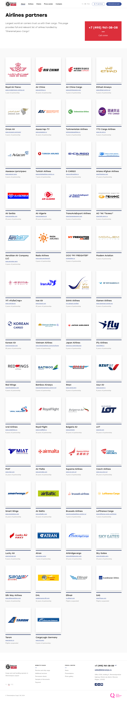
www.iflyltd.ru (100, 345)
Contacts (59, 4)
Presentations (69, 673)
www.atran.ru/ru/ (41, 556)
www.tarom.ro (9, 640)
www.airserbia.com (11, 216)
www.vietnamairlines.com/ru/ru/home (47, 345)
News (66, 670)
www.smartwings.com (12, 514)
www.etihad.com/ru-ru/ (103, 90)
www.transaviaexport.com (74, 216)
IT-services (99, 4)
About (23, 4)
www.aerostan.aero (11, 261)
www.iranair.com (41, 303)
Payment (38, 682)
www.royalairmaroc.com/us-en (14, 90)
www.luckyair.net (10, 556)
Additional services (41, 673)
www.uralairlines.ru (11, 430)
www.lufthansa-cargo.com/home (106, 514)
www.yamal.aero (71, 387)
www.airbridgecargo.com (73, 556)
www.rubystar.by (10, 303)
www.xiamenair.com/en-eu (104, 303)
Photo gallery (69, 676)
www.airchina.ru (41, 90)
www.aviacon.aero (11, 174)
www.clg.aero (40, 640)
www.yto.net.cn (101, 132)
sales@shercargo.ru (103, 670)
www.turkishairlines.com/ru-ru (45, 174)
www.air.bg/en (70, 430)
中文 (88, 4)
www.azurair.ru (100, 387)
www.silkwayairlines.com (13, 598)
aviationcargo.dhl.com (43, 598)
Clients (38, 4)
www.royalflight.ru (41, 430)
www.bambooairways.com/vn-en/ (46, 387)
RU (83, 4)
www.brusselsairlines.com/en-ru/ (76, 514)
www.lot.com (100, 430)
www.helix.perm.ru (102, 216)
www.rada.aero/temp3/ (43, 258)
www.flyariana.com (102, 174)
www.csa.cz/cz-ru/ (101, 472)
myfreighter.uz (70, 258)
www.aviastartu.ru (41, 132)
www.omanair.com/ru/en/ (13, 132)
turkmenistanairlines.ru (73, 132)
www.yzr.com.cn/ (71, 472)
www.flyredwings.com (12, 387)
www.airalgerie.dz (41, 216)
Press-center (48, 4)
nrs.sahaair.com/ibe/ (72, 303)
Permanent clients (41, 676)
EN (85, 4)
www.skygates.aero (102, 556)
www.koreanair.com (11, 345)
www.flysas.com (101, 598)
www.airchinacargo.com (73, 90)
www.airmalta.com (41, 472)
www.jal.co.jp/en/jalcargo (73, 345)
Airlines (30, 4)
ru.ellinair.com (70, 598)
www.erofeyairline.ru (72, 174)
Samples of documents (42, 679)
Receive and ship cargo (42, 670)
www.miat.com (9, 472)
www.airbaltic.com (41, 514)
